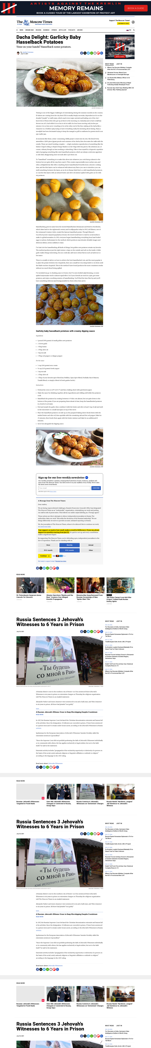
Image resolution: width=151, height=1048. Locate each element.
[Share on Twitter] (85, 53)
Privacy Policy (53, 491)
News (21, 30)
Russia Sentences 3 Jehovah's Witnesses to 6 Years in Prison (50, 622)
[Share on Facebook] (81, 53)
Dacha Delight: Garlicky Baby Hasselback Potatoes (48, 39)
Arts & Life (62, 30)
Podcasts (71, 30)
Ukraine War (29, 30)
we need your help (44, 526)
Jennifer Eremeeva (27, 52)
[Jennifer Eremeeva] (18, 53)
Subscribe (96, 488)
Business (46, 30)
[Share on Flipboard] (98, 53)
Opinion (54, 30)
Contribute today (123, 23)
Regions (38, 30)
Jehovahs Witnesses (55, 763)
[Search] (134, 30)
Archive (80, 30)
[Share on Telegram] (88, 53)
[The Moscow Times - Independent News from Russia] (34, 22)
